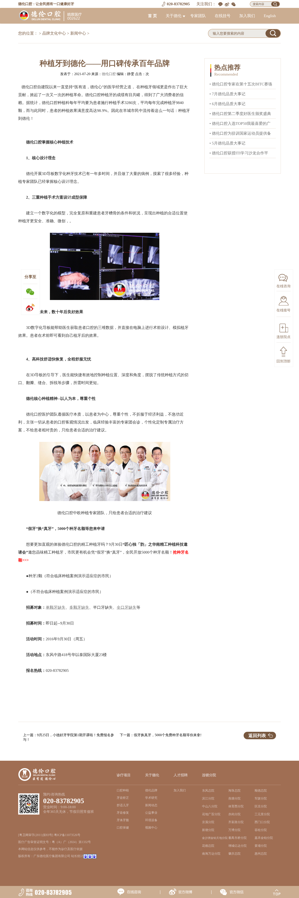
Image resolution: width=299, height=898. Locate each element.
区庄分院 (261, 806)
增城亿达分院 (237, 845)
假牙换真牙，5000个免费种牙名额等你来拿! (167, 735)
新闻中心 (78, 33)
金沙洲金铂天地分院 (215, 838)
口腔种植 (123, 790)
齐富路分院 (236, 822)
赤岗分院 (234, 814)
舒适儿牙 (123, 805)
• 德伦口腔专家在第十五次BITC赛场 (240, 84)
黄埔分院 (261, 845)
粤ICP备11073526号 (67, 835)
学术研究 (151, 797)
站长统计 (77, 856)
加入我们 (247, 16)
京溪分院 (208, 822)
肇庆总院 (234, 853)
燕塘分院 (234, 798)
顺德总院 (261, 790)
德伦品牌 (151, 790)
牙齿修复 (123, 812)
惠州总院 (261, 853)
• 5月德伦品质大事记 (227, 143)
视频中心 (151, 827)
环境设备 (151, 820)
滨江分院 (208, 798)
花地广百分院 (211, 814)
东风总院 (208, 790)
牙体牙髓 (123, 820)
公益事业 (151, 812)
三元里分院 (262, 814)
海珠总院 (234, 790)
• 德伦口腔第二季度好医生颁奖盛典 (240, 113)
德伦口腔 (109, 74)
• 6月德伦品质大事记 (227, 104)
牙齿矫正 (123, 797)
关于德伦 (173, 16)
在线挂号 (222, 16)
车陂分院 (261, 798)
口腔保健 (123, 827)
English (270, 16)
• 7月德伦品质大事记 (227, 94)
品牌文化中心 (54, 33)
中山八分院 (209, 806)
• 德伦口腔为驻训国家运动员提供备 (240, 133)
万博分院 (234, 830)
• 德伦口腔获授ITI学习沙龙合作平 (238, 153)
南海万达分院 (211, 853)
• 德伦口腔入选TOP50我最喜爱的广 (240, 123)
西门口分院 (262, 822)
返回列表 (257, 735)
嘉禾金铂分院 (264, 838)
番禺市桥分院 (237, 838)
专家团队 (198, 16)
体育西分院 (236, 806)
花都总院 (208, 845)
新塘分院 (208, 830)
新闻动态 (151, 805)
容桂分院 (261, 830)
